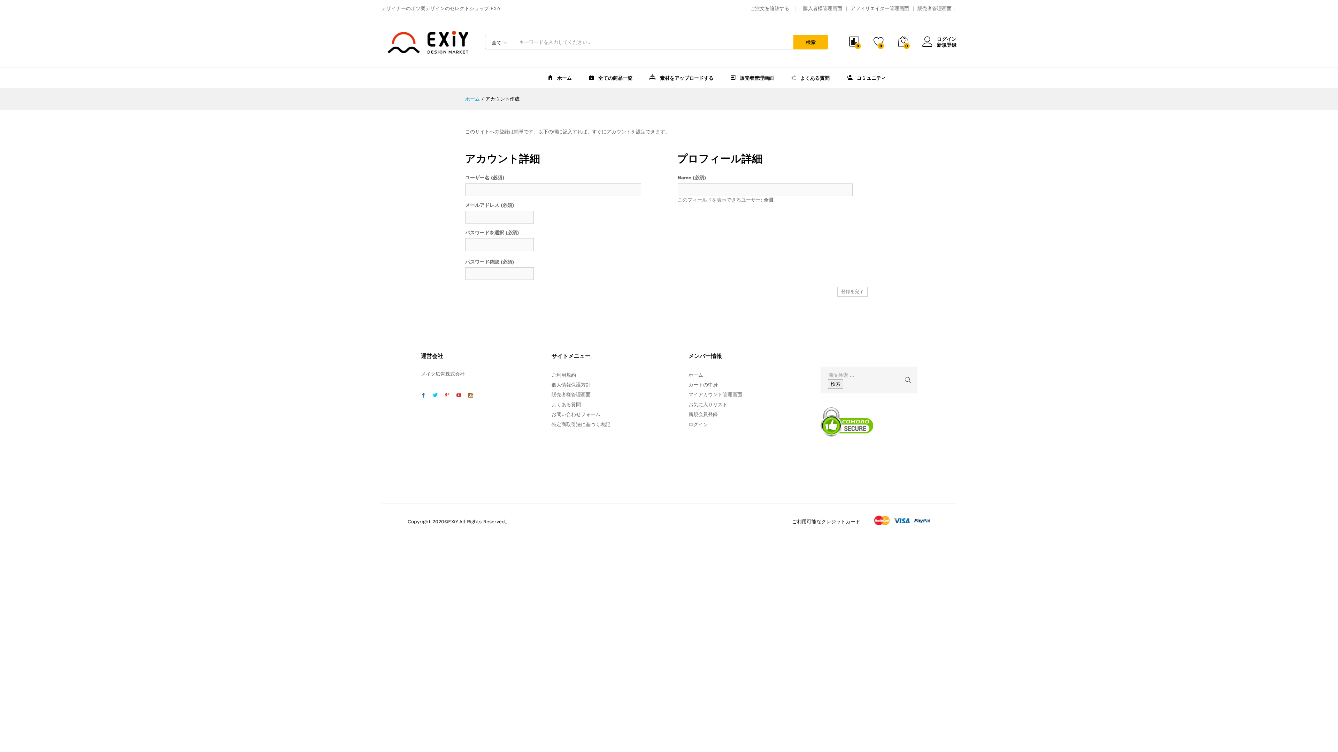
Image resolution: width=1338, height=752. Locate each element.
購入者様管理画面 (822, 8)
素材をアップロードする (686, 77)
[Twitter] (435, 395)
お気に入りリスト (708, 404)
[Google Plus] (447, 395)
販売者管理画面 (934, 8)
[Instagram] (471, 395)
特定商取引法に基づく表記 (581, 424)
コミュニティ (870, 78)
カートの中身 (703, 384)
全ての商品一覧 (614, 78)
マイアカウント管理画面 (715, 394)
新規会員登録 (703, 414)
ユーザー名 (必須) (484, 177)
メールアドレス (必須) (489, 205)
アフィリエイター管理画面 (880, 8)
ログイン (946, 39)
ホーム (564, 78)
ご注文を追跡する (769, 8)
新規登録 (946, 45)
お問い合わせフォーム (576, 414)
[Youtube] (459, 395)
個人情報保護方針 (571, 384)
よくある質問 (814, 78)
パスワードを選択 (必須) (492, 232)
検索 (811, 42)
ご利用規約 (564, 375)
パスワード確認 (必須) (489, 262)
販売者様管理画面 (571, 394)
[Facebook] (423, 395)
